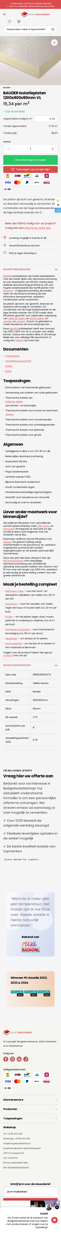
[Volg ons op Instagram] (12, 1060)
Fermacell (8, 528)
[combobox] (30, 29)
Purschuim (11, 603)
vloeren (21, 321)
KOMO (9, 366)
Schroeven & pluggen (17, 629)
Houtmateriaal (13, 643)
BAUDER (7, 276)
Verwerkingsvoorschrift (18, 361)
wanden (7, 321)
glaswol (7, 542)
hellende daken (17, 318)
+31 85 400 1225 (22, 1138)
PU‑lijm (9, 616)
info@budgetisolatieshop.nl (17, 1143)
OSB (39, 526)
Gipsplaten (11, 638)
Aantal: (7, 141)
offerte (19, 340)
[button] (4, 14)
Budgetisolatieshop (27, 1041)
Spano (46, 526)
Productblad (12, 356)
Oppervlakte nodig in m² (17, 118)
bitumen (8, 290)
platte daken (37, 318)
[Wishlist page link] (9, 21)
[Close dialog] (57, 1202)
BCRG (8, 371)
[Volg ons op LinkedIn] (19, 1060)
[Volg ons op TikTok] (25, 1060)
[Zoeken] (53, 29)
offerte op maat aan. (37, 228)
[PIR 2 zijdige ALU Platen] (18, 328)
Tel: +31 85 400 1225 (12, 1133)
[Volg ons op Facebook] (5, 1060)
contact (8, 655)
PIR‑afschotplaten (13, 560)
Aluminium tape (14, 591)
